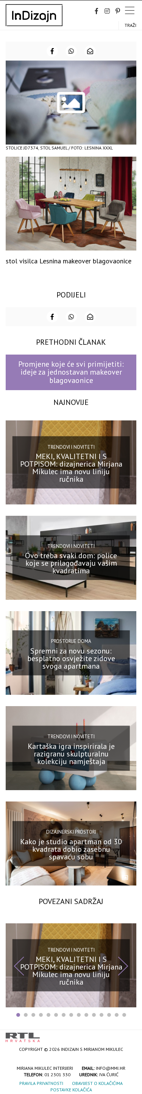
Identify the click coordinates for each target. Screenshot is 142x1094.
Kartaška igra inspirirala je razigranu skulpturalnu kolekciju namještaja (71, 753)
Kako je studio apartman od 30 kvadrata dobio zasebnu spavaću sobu (71, 848)
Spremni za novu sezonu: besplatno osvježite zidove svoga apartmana (71, 658)
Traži (130, 25)
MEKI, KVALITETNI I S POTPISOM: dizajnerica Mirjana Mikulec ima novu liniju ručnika (71, 467)
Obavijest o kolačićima (97, 1083)
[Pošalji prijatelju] (90, 51)
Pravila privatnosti (41, 1083)
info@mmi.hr (110, 1068)
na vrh (128, 1035)
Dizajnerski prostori (71, 832)
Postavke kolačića (71, 1089)
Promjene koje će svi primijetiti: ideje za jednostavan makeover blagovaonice (71, 372)
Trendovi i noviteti (71, 447)
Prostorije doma (71, 641)
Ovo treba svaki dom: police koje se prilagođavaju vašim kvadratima (71, 563)
